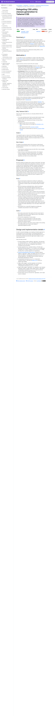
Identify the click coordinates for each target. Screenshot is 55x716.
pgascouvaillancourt (24, 32)
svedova (27, 31)
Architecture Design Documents (42, 5)
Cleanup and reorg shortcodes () (37, 278)
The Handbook (19, 5)
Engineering (26, 5)
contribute (39, 280)
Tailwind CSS (42, 46)
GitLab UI (32, 43)
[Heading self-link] (24, 37)
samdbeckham (38, 31)
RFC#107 (40, 101)
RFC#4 (21, 59)
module (34, 126)
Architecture (31, 5)
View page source (21, 280)
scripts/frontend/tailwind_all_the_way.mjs (26, 252)
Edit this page (30, 280)
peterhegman (23, 31)
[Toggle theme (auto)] (43, 2)
